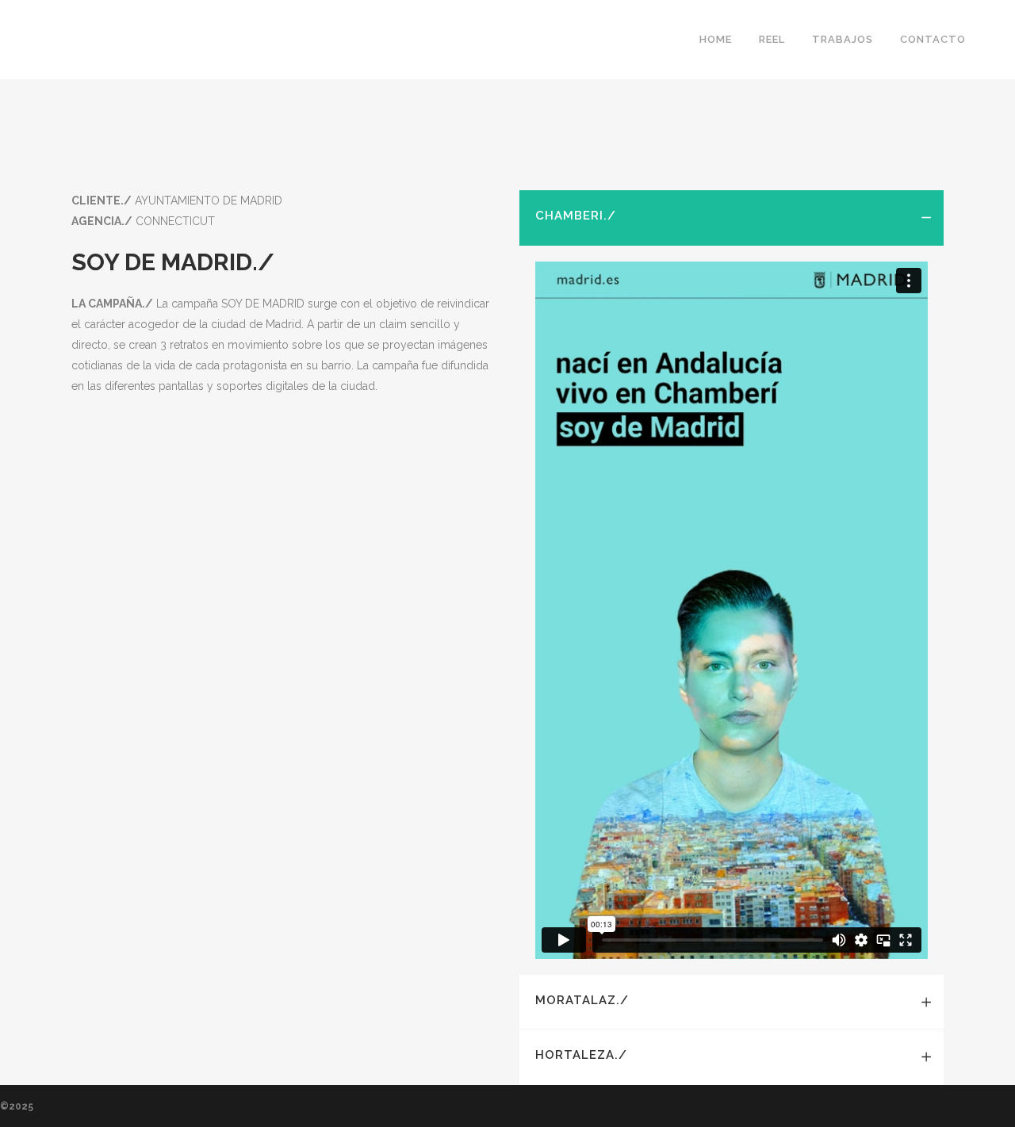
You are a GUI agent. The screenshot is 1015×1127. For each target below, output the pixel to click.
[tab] (731, 218)
